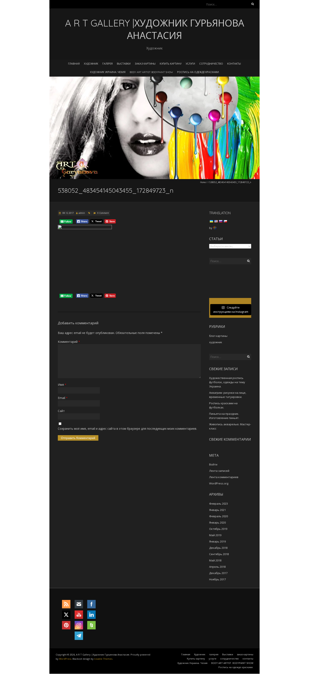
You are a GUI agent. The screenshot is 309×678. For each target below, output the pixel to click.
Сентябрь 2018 (219, 554)
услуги (190, 63)
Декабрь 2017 (218, 573)
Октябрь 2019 (218, 529)
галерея (107, 63)
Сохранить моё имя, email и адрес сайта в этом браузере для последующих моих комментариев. (127, 429)
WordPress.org (218, 483)
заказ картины (145, 63)
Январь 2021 (217, 510)
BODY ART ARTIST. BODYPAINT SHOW (151, 72)
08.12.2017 (68, 212)
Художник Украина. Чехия (107, 72)
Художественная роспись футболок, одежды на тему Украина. (227, 382)
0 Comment (103, 212)
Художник (91, 63)
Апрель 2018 (217, 567)
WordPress (65, 658)
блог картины (218, 336)
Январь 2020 (217, 522)
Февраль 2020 (218, 516)
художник (215, 342)
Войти (213, 464)
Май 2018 (215, 560)
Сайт (61, 411)
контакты (234, 63)
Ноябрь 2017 (217, 579)
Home (203, 182)
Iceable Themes (103, 658)
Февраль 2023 (218, 503)
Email (62, 398)
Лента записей (219, 471)
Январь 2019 (217, 541)
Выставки (124, 63)
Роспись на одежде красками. (198, 72)
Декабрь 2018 (218, 548)
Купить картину (170, 63)
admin (82, 212)
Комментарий (69, 342)
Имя (62, 385)
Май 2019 (215, 535)
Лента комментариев (223, 477)
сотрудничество (211, 63)
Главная (74, 63)
